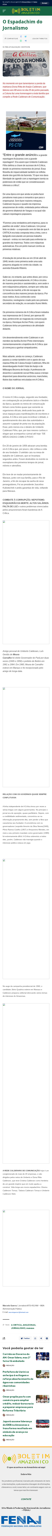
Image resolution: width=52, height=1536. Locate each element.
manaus (30, 1328)
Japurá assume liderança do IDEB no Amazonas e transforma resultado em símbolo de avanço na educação (17, 1428)
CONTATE (26, 1499)
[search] (47, 11)
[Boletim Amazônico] (26, 11)
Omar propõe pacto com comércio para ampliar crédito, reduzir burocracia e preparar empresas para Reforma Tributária (18, 1403)
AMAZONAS (29, 1325)
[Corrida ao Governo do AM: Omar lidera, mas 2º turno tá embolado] (42, 1356)
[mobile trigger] (5, 11)
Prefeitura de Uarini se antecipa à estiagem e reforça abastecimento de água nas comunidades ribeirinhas (18, 1378)
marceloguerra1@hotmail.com (18, 1312)
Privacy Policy (26, 2)
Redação (10, 1365)
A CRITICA (16, 1325)
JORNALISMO (18, 1328)
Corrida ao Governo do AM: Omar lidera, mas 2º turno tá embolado (16, 1357)
